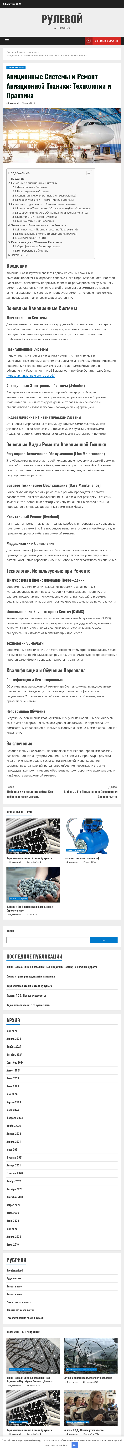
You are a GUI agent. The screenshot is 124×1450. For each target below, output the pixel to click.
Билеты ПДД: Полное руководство (26, 995)
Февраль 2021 (14, 1157)
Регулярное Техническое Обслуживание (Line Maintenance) (54, 208)
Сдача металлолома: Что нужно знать (28, 1005)
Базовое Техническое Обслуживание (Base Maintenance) (52, 212)
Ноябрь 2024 (13, 1046)
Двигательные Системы (32, 187)
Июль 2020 (12, 1213)
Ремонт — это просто (18, 1302)
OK (74, 1445)
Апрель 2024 (13, 1102)
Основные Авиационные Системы (34, 183)
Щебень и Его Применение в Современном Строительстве (91, 792)
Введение (18, 178)
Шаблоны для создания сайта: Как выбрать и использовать (29, 792)
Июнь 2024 (12, 1086)
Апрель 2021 (13, 1142)
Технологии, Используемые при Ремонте (38, 225)
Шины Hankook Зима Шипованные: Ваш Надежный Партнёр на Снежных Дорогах (51, 967)
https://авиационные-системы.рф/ (30, 375)
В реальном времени (106, 40)
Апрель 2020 (13, 1237)
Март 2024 (12, 1110)
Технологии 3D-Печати (31, 238)
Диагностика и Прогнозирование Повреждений (47, 229)
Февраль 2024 (14, 1118)
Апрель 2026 (13, 1039)
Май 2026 (11, 1031)
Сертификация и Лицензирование (38, 246)
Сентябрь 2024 (15, 1062)
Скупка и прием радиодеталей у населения (30, 976)
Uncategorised (14, 1270)
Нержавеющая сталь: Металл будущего (29, 858)
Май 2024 (12, 1094)
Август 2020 (13, 1205)
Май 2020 (11, 1229)
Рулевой (62, 18)
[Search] (81, 40)
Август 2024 (13, 1070)
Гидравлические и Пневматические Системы (45, 199)
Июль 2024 (12, 1078)
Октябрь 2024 (14, 1055)
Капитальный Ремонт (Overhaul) (37, 217)
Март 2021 (12, 1149)
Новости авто (14, 1286)
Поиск (10, 931)
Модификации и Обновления (35, 221)
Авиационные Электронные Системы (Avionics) (46, 195)
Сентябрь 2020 (15, 1197)
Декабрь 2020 (14, 1173)
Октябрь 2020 (14, 1189)
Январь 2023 (13, 1134)
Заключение (19, 255)
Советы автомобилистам (20, 1310)
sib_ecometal (12, 103)
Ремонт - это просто (16, 67)
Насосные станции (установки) (81, 858)
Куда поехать (13, 1278)
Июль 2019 (12, 1244)
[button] (6, 40)
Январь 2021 (13, 1165)
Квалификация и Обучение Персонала (36, 242)
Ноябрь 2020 (13, 1181)
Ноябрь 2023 (13, 1126)
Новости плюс (14, 1294)
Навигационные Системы (33, 191)
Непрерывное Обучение (32, 250)
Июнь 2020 (12, 1221)
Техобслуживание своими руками (24, 1318)
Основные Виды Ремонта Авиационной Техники (43, 204)
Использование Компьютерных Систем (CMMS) (47, 233)
